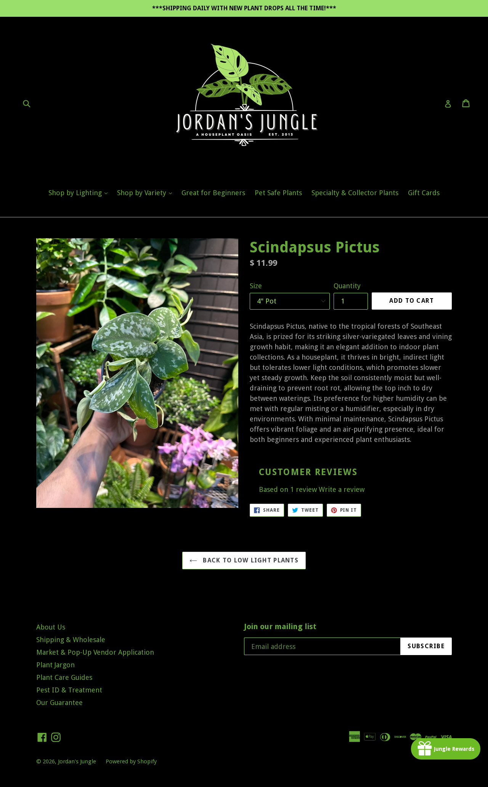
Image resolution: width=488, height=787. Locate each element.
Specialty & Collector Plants (354, 193)
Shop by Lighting (79, 192)
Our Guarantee (59, 703)
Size (256, 286)
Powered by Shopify (131, 761)
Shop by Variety (146, 192)
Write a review (341, 489)
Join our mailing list (280, 626)
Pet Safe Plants (278, 193)
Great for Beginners (213, 193)
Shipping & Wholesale (70, 640)
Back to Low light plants (250, 560)
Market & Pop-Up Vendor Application (95, 652)
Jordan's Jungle (77, 761)
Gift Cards (424, 193)
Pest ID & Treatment (69, 690)
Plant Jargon (55, 665)
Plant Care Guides (64, 677)
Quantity (347, 286)
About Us (50, 627)
